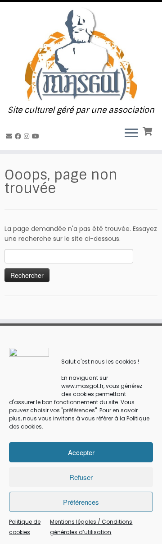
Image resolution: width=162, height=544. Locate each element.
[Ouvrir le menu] (131, 133)
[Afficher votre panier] (148, 130)
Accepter (81, 452)
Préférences (81, 502)
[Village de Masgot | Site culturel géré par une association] (81, 54)
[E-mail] (10, 136)
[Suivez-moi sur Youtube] (37, 136)
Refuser (81, 477)
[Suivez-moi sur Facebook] (19, 136)
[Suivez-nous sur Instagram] (28, 136)
